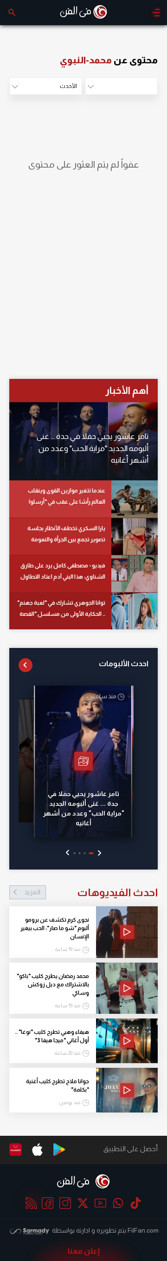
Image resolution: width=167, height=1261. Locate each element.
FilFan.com (143, 1230)
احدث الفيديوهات (91, 892)
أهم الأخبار (126, 390)
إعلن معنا (84, 1251)
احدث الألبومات (123, 664)
